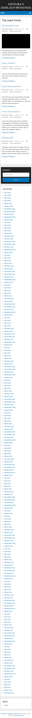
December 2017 (9, 464)
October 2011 (8, 638)
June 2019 (7, 415)
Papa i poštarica (8, 63)
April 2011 (7, 655)
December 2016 (9, 497)
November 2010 (9, 668)
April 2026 (7, 201)
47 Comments (16, 117)
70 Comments (16, 143)
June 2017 (7, 481)
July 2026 (7, 192)
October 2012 (8, 606)
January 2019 (8, 429)
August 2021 (8, 345)
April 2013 (7, 589)
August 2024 (8, 252)
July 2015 (7, 516)
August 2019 (8, 410)
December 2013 (9, 568)
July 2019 (7, 413)
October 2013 (8, 573)
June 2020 (7, 383)
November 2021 (9, 337)
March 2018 (8, 456)
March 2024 (8, 263)
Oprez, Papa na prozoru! (11, 86)
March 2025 (8, 233)
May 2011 (7, 652)
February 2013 (9, 595)
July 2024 (7, 255)
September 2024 (10, 250)
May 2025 (7, 228)
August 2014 (8, 546)
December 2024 (9, 241)
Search (16, 180)
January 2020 (8, 396)
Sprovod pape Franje (10, 25)
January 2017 (8, 494)
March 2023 (8, 296)
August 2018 (8, 443)
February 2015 (9, 530)
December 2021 (9, 334)
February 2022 (9, 328)
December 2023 (9, 271)
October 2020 (8, 372)
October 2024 (8, 247)
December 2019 (9, 399)
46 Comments (16, 92)
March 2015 (8, 527)
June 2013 (7, 584)
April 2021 (7, 356)
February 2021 (9, 361)
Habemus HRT (8, 138)
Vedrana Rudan (8, 29)
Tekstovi (4, 31)
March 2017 (8, 489)
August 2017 (8, 475)
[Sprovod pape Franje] (16, 41)
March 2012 (8, 625)
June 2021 (7, 350)
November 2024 (9, 244)
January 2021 (8, 364)
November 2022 (9, 307)
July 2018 (7, 445)
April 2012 (7, 622)
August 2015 (8, 513)
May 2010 (7, 685)
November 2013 (9, 570)
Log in (6, 705)
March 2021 (8, 358)
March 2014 (8, 559)
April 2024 (7, 260)
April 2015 (7, 524)
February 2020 (9, 394)
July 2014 (7, 549)
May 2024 (7, 258)
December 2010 (9, 666)
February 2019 (9, 426)
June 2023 (7, 288)
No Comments (16, 31)
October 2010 (8, 671)
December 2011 (9, 633)
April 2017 (7, 486)
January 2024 (8, 269)
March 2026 (8, 203)
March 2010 (8, 690)
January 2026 (8, 206)
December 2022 (9, 304)
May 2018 (7, 451)
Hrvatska (5, 92)
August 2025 (8, 220)
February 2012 (9, 627)
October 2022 (8, 309)
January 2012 (8, 630)
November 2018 (9, 434)
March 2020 (8, 391)
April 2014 (7, 557)
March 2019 (8, 424)
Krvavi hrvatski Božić (11, 111)
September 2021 (9, 342)
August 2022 (8, 315)
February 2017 (9, 491)
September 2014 (9, 543)
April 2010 (7, 687)
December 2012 (9, 600)
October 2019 (8, 404)
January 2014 (8, 565)
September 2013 (9, 576)
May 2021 (7, 353)
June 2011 (7, 649)
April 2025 (7, 230)
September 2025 (9, 217)
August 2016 (8, 508)
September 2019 (9, 407)
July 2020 (7, 380)
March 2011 (8, 657)
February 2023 (9, 298)
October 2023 (8, 277)
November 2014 (9, 538)
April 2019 (7, 421)
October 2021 (8, 339)
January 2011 (8, 663)
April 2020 (7, 388)
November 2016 (9, 500)
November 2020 (9, 369)
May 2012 (7, 619)
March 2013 (8, 592)
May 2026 (7, 198)
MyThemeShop (19, 715)
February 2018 (9, 459)
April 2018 (7, 453)
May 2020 (7, 385)
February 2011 (9, 660)
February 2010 (9, 693)
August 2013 (8, 579)
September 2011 (9, 641)
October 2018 (8, 437)
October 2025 (8, 214)
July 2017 (7, 478)
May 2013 (7, 587)
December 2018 (9, 432)
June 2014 (7, 551)
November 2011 (9, 636)
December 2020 (9, 366)
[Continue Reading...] (8, 58)
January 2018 (8, 462)
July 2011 (7, 646)
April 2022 (7, 326)
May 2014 (7, 554)
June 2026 (7, 195)
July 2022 (7, 317)
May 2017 (7, 483)
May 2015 (7, 521)
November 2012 (9, 603)
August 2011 (8, 644)
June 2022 (7, 320)
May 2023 (7, 290)
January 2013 (8, 598)
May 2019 (7, 418)
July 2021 (7, 347)
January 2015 (8, 532)
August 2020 (8, 377)
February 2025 (9, 236)
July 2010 (7, 679)
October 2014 (8, 540)
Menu (3, 13)
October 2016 (8, 502)
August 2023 (8, 282)
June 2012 (7, 617)
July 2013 (7, 581)
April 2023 (7, 293)
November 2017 (9, 467)
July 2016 (7, 511)
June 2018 (7, 448)
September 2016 (9, 505)
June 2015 (7, 519)
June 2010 (7, 682)
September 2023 (9, 279)
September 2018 (9, 440)
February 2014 (9, 562)
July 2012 (7, 614)
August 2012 (8, 611)
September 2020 (10, 375)
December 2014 (9, 535)
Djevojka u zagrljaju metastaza (10, 713)
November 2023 (9, 274)
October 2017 (8, 470)
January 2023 (8, 301)
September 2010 (9, 674)
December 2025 (9, 209)
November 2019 (9, 402)
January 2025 (8, 239)
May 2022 (7, 323)
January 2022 (8, 331)
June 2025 (7, 225)
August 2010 (8, 676)
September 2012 (9, 608)
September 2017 (9, 472)
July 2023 (7, 285)
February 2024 (9, 266)
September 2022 (9, 312)
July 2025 (7, 222)
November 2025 (9, 211)
